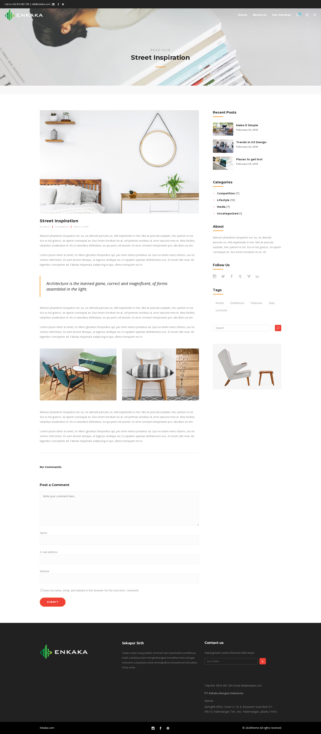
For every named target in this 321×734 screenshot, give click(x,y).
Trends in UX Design (251, 142)
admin (46, 226)
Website (44, 571)
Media (221, 206)
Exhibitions (237, 303)
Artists (219, 303)
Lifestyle (223, 200)
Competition (62, 226)
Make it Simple (247, 125)
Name (43, 533)
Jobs (272, 303)
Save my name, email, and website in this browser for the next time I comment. (91, 590)
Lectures (221, 310)
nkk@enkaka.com (41, 4)
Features (256, 303)
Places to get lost (249, 159)
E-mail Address (49, 552)
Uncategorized (227, 213)
